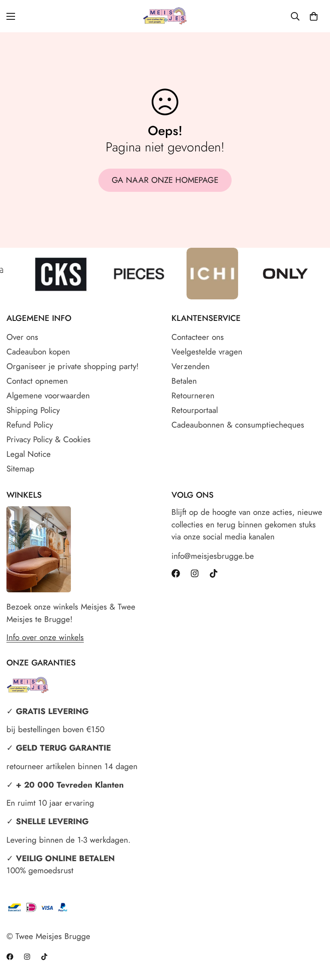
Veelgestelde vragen (206, 351)
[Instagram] (194, 573)
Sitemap (20, 468)
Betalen (184, 381)
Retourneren (192, 395)
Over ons (22, 337)
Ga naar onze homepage (165, 180)
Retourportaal (194, 410)
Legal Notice (28, 454)
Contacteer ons (197, 337)
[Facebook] (175, 573)
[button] (314, 16)
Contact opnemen (37, 381)
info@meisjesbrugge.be (212, 556)
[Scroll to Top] (313, 926)
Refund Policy (29, 425)
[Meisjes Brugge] (165, 16)
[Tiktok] (213, 573)
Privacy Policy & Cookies (48, 439)
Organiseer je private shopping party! (72, 366)
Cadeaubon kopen (38, 351)
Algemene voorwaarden (48, 395)
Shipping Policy (33, 410)
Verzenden (190, 366)
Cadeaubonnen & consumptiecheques (237, 425)
